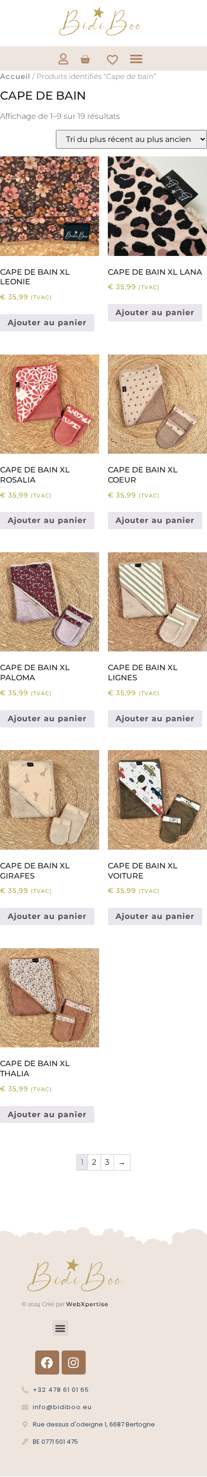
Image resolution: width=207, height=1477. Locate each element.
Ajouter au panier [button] (47, 322)
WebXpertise (88, 1304)
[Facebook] (47, 1362)
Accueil (15, 76)
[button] (136, 59)
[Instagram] (74, 1362)
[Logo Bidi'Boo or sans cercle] (100, 21)
